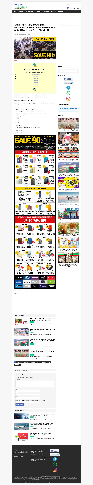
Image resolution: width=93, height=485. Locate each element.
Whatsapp (36, 78)
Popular (53, 11)
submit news (54, 476)
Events (30, 33)
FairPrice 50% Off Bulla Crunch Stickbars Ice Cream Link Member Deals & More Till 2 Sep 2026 (42, 341)
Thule (49, 362)
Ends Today (38, 11)
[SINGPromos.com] (46, 6)
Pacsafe (44, 362)
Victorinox (17, 364)
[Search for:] (72, 4)
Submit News (16, 456)
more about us (16, 454)
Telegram (36, 76)
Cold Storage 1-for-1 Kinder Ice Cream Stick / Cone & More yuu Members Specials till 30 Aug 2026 (42, 351)
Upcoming (46, 11)
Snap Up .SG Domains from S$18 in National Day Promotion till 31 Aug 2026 (42, 414)
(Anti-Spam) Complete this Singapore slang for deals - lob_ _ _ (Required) (30, 400)
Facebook (36, 82)
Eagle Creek (19, 362)
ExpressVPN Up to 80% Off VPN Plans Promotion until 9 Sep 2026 (40, 434)
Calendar (60, 11)
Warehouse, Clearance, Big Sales (23, 34)
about (47, 476)
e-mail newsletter (36, 74)
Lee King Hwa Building (24, 97)
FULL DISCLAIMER (28, 480)
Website (17, 396)
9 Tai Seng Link (43, 97)
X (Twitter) (36, 84)
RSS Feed (36, 85)
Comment (17, 379)
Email (16, 392)
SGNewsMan (24, 33)
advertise (49, 476)
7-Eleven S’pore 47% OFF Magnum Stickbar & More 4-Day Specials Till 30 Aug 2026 (42, 319)
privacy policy (43, 476)
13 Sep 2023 (18, 33)
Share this (16, 290)
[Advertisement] (46, 17)
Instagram (36, 80)
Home (15, 11)
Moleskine (26, 362)
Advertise (22, 456)
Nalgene (33, 362)
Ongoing (21, 11)
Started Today (29, 11)
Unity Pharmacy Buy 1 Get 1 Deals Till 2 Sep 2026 (42, 329)
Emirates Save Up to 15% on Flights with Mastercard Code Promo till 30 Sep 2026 (41, 423)
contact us (58, 476)
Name (16, 389)
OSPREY (38, 362)
